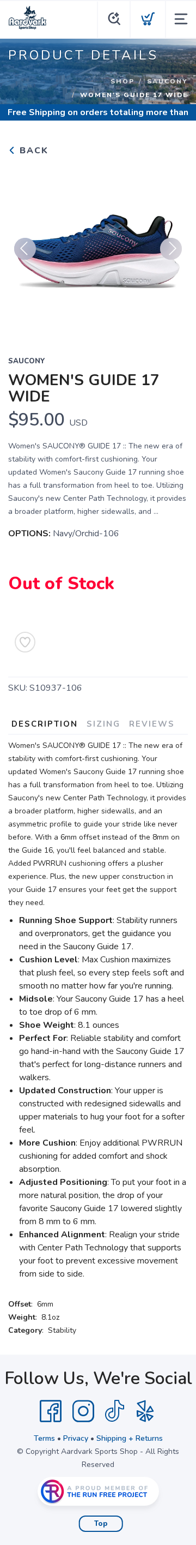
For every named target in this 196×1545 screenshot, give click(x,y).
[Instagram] (83, 1411)
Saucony (167, 81)
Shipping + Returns (129, 1438)
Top (101, 1524)
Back (32, 151)
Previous (25, 249)
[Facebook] (50, 1411)
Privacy (75, 1438)
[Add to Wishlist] (25, 642)
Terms (44, 1438)
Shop (122, 81)
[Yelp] (145, 1411)
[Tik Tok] (114, 1411)
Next (171, 249)
